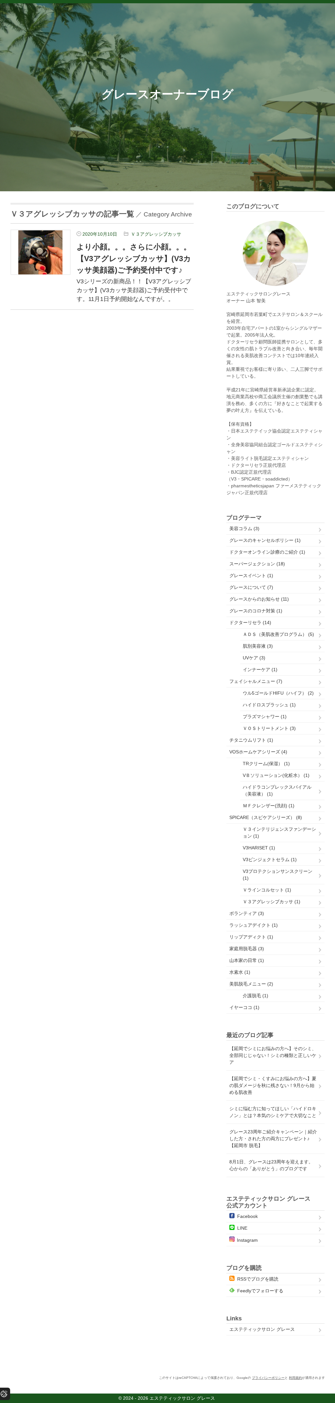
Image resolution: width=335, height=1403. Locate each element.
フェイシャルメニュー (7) (255, 681)
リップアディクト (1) (251, 936)
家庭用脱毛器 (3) (246, 948)
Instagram (247, 1240)
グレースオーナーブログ (167, 94)
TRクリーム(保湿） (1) (266, 763)
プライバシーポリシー (268, 1377)
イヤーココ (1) (244, 1007)
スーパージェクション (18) (257, 563)
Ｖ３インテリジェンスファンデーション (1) (279, 833)
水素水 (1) (239, 972)
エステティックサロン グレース (262, 1329)
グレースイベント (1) (251, 575)
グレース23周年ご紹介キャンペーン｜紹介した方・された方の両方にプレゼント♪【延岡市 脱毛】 (273, 1138)
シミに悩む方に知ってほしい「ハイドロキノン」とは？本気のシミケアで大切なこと (272, 1112)
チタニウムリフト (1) (251, 740)
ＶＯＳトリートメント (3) (269, 728)
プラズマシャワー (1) (265, 716)
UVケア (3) (254, 657)
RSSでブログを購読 (257, 1279)
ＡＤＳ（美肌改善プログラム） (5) (278, 634)
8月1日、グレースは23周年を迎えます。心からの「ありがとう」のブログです (271, 1165)
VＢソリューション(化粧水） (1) (276, 775)
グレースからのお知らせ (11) (259, 599)
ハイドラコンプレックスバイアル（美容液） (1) (277, 790)
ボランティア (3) (246, 913)
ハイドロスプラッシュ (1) (269, 704)
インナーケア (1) (260, 669)
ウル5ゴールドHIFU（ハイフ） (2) (278, 693)
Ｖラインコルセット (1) (267, 889)
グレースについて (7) (251, 587)
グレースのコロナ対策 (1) (255, 610)
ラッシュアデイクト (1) (253, 925)
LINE (242, 1228)
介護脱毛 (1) (255, 995)
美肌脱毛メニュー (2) (251, 983)
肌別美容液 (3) (258, 646)
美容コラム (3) (244, 528)
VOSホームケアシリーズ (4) (258, 751)
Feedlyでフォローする (260, 1290)
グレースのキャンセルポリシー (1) (265, 540)
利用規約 (295, 1377)
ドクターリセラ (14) (250, 622)
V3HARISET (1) (259, 847)
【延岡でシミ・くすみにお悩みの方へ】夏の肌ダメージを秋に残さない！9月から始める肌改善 (272, 1085)
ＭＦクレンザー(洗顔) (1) (268, 805)
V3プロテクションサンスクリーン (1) (277, 875)
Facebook (247, 1216)
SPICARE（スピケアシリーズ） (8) (265, 817)
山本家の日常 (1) (246, 960)
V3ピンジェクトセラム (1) (270, 859)
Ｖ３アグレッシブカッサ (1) (271, 901)
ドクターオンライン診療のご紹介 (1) (267, 552)
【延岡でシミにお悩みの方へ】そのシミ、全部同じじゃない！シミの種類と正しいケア (272, 1055)
